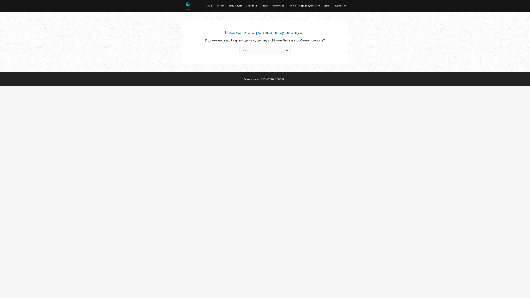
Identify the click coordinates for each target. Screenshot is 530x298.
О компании (252, 6)
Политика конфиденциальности (304, 6)
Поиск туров (277, 6)
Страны (327, 6)
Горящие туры (235, 6)
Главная (220, 6)
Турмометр (340, 6)
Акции (209, 6)
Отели (264, 6)
